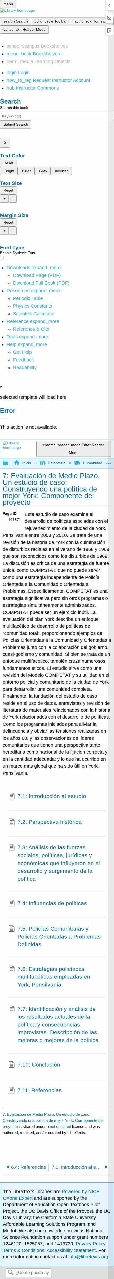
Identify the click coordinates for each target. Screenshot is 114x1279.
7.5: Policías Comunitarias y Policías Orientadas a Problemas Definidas (59, 936)
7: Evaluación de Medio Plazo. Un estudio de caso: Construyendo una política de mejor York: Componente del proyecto (53, 1120)
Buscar (10, 1273)
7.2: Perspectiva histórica (49, 822)
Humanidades (94, 463)
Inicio (26, 463)
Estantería (57, 463)
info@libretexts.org (87, 1256)
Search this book (14, 107)
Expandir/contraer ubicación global (108, 461)
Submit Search (15, 124)
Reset (8, 163)
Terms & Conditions (23, 1250)
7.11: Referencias (39, 1090)
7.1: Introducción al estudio (51, 796)
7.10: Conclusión (38, 1064)
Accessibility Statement (71, 1250)
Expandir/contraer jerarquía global (9, 463)
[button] (23, 359)
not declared (61, 1126)
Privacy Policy (90, 1243)
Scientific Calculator (34, 313)
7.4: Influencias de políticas (52, 903)
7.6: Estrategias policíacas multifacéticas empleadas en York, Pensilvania (53, 977)
